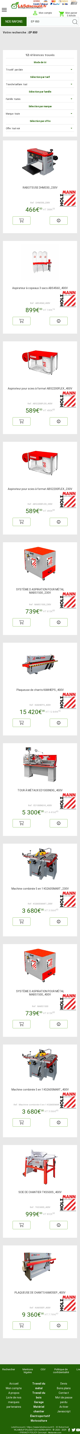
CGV (43, 1369)
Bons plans (64, 1388)
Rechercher (8, 1369)
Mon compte (14, 1388)
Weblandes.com (54, 1433)
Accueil (13, 1383)
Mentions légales (28, 1371)
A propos (13, 1392)
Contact (64, 1392)
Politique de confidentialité (61, 1371)
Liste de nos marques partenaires (13, 1402)
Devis (63, 1383)
